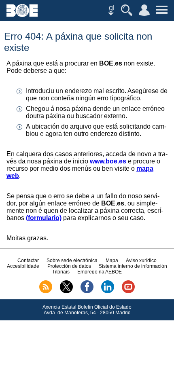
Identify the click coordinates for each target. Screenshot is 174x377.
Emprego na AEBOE (99, 272)
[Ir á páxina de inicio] (22, 14)
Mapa (112, 260)
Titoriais (61, 272)
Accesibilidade (23, 266)
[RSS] (45, 291)
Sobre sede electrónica (72, 260)
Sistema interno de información (133, 266)
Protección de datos (69, 266)
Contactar (28, 260)
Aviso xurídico (141, 260)
